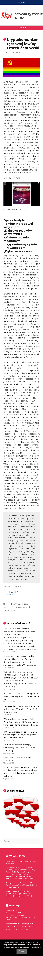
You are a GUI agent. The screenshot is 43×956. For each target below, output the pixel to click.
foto (11, 595)
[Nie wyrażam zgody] (40, 948)
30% (16, 604)
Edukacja (23, 604)
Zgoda (21, 951)
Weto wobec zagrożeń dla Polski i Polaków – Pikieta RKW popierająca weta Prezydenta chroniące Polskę (20, 722)
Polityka (9, 604)
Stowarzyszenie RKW (29, 16)
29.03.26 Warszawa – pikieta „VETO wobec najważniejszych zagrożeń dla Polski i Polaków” (20, 735)
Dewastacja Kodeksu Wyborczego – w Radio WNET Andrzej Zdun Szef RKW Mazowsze (21, 709)
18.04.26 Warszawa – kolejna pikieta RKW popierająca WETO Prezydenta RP (21, 696)
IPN (17, 592)
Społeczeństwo (10, 607)
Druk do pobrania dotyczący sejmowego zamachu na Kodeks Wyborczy (19, 748)
